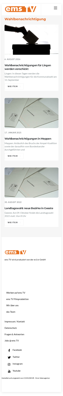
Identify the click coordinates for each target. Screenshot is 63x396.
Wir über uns (12, 305)
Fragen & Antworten (14, 334)
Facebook (17, 350)
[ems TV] (21, 11)
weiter (13, 86)
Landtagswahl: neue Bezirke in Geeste (29, 208)
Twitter (16, 357)
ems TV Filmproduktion (17, 299)
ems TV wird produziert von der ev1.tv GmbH (25, 259)
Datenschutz (11, 328)
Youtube (16, 370)
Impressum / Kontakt (15, 321)
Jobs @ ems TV (12, 340)
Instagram (17, 363)
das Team (10, 311)
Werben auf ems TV (15, 292)
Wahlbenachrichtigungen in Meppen (28, 138)
